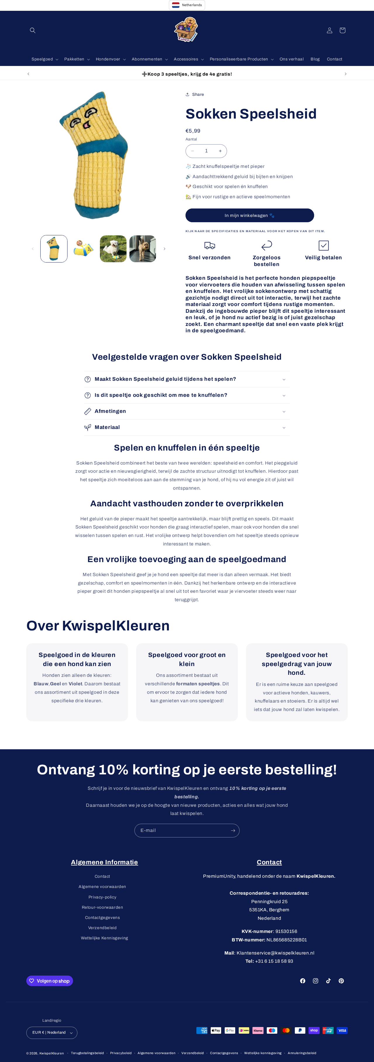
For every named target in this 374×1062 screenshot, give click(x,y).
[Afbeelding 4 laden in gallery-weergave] (142, 248)
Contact (102, 876)
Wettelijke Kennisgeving (104, 938)
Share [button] (198, 94)
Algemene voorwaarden (102, 886)
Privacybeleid (121, 1053)
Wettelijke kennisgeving (263, 1053)
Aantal (191, 139)
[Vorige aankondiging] (28, 73)
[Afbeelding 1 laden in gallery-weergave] (54, 248)
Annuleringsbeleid (302, 1053)
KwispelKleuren (51, 1053)
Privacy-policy (102, 897)
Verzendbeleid (102, 928)
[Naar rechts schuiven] (164, 248)
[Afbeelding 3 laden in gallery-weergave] (113, 248)
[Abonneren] (232, 830)
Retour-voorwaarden (102, 907)
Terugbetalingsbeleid (87, 1053)
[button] (32, 30)
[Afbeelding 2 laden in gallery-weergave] (83, 248)
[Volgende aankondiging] (345, 73)
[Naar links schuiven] (32, 248)
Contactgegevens (102, 917)
